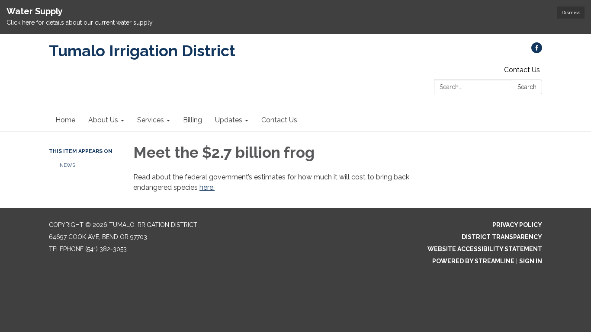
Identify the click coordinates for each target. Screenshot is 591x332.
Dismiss (571, 13)
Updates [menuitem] (228, 120)
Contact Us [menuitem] (279, 120)
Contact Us (522, 70)
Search (526, 86)
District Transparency (502, 236)
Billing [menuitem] (192, 120)
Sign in (530, 261)
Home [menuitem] (65, 120)
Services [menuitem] (150, 120)
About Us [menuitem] (103, 120)
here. (207, 187)
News (67, 165)
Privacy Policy (517, 224)
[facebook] (536, 51)
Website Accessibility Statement (484, 249)
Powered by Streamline (473, 261)
